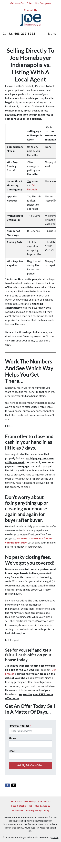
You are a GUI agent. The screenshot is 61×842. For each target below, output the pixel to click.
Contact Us (30, 10)
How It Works (18, 806)
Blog (46, 810)
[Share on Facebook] (7, 785)
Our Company (43, 3)
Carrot (55, 837)
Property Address (20, 726)
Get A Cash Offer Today (23, 801)
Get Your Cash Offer (21, 3)
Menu (52, 33)
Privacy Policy (34, 810)
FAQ (30, 806)
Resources (17, 810)
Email (13, 751)
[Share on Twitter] (13, 785)
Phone (12, 738)
